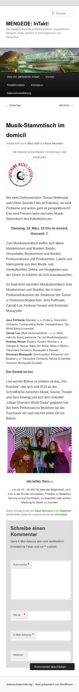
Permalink (61, 514)
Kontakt (50, 76)
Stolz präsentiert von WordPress (54, 684)
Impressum (37, 84)
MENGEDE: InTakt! (27, 23)
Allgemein (65, 511)
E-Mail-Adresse (23, 634)
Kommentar (21, 564)
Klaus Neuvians (54, 143)
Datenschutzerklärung (19, 93)
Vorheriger (13, 105)
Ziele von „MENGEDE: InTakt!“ (23, 76)
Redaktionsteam (16, 84)
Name (19, 615)
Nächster (66, 105)
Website (18, 655)
